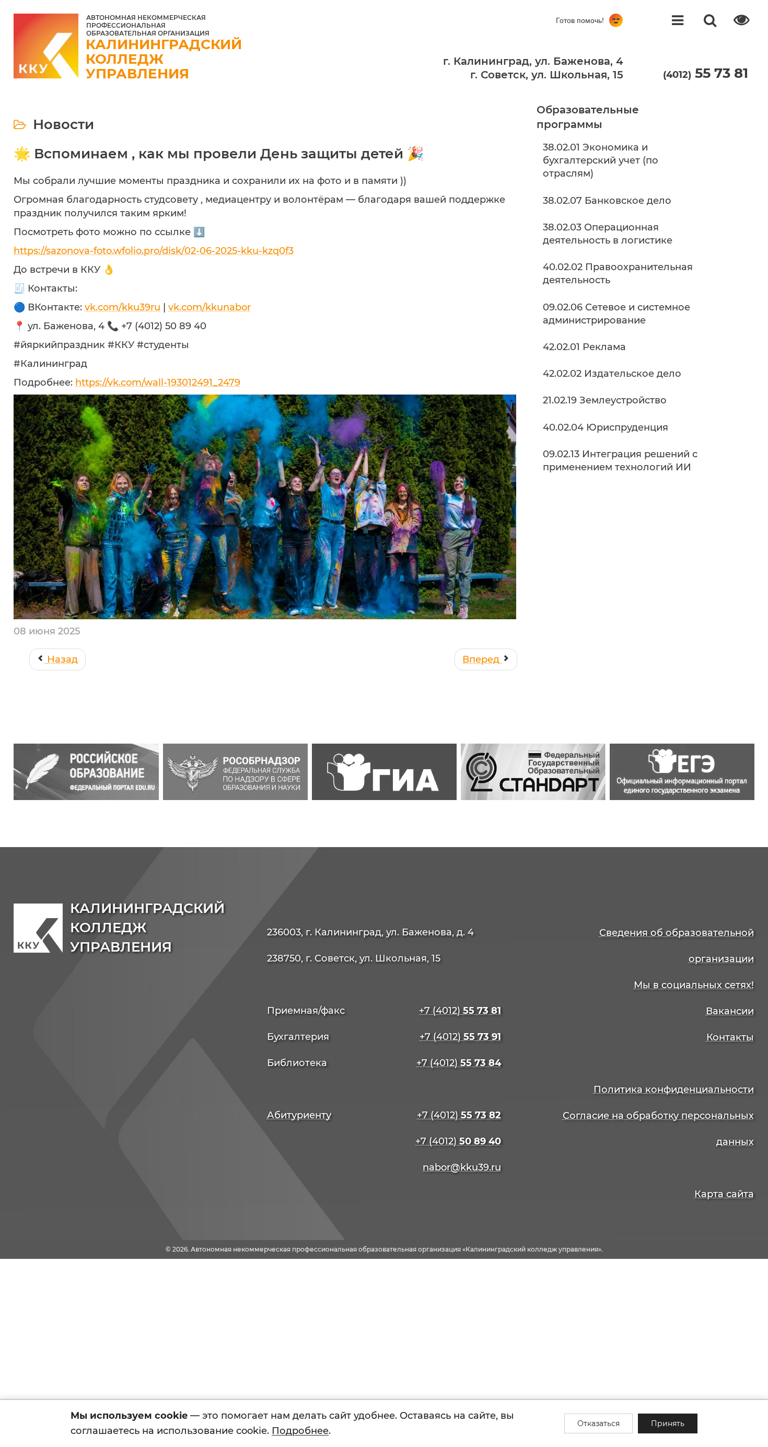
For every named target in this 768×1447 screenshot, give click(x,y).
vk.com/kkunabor (209, 307)
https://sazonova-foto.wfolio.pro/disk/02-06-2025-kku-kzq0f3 (154, 251)
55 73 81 (705, 73)
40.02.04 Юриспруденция (605, 427)
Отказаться (598, 1423)
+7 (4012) (460, 1010)
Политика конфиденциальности (674, 1089)
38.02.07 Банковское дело (607, 200)
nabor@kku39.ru (462, 1167)
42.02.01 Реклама (584, 347)
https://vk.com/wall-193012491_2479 (157, 382)
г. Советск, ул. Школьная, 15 (546, 74)
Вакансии (730, 1011)
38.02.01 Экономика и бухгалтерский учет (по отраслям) (600, 160)
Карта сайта (724, 1194)
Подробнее (300, 1431)
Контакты (730, 1037)
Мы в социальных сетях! (694, 985)
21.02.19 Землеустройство (605, 400)
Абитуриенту (299, 1115)
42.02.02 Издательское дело (612, 373)
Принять (667, 1423)
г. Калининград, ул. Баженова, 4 (533, 61)
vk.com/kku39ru (122, 307)
